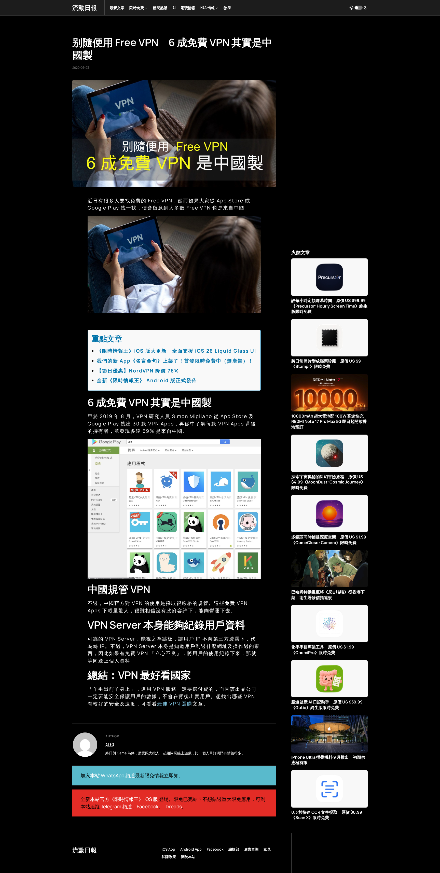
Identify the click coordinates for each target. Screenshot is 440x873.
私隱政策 (169, 856)
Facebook (148, 806)
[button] (358, 8)
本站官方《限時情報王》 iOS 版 (124, 799)
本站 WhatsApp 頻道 (112, 775)
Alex (109, 744)
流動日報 (84, 7)
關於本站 (188, 856)
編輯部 (233, 849)
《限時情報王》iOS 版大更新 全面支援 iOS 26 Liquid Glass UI (176, 351)
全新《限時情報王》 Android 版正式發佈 (147, 380)
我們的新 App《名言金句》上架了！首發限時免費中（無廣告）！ (175, 360)
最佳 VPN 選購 (175, 703)
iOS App (168, 849)
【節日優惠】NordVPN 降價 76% (138, 370)
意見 (267, 849)
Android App (191, 849)
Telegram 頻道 (116, 806)
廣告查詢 (251, 849)
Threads (172, 806)
